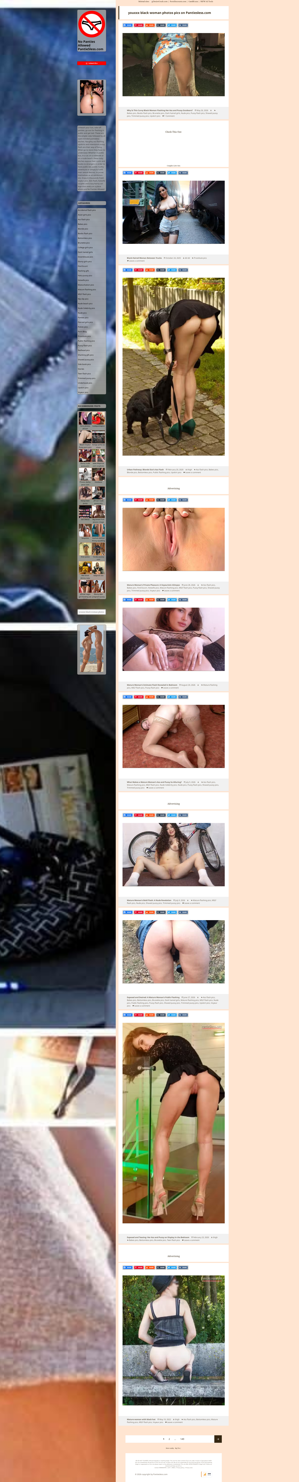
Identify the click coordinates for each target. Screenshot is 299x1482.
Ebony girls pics (85, 261)
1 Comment (169, 116)
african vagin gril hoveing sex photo (85, 596)
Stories (81, 369)
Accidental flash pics (87, 210)
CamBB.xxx (193, 1)
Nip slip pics (83, 299)
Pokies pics (83, 327)
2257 (169, 1467)
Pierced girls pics (85, 322)
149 (183, 1439)
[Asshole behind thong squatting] (98, 530)
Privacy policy (180, 1467)
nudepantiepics (98, 426)
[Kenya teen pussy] (85, 493)
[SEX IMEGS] (85, 511)
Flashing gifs (83, 271)
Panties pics (83, 317)
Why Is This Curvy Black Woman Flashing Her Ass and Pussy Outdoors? (160, 110)
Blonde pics (83, 228)
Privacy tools (189, 1467)
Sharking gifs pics (86, 355)
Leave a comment (137, 260)
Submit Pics (93, 63)
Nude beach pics (85, 303)
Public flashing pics (86, 341)
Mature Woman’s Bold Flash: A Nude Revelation (149, 900)
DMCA (173, 1467)
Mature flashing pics (87, 289)
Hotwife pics (83, 280)
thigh (189, 469)
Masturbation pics (86, 285)
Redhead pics (84, 350)
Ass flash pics (84, 219)
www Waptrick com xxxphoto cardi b (98, 465)
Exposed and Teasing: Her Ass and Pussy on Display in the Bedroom (158, 1237)
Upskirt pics (83, 387)
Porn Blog (82, 331)
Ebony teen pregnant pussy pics (98, 596)
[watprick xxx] (98, 567)
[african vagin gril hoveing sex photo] (85, 586)
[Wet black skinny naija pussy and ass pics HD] (85, 567)
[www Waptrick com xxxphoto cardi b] (98, 455)
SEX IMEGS (85, 519)
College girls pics (85, 247)
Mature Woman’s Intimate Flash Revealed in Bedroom (152, 685)
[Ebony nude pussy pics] (85, 455)
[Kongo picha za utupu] (98, 436)
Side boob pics (84, 364)
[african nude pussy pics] (98, 493)
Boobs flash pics (85, 233)
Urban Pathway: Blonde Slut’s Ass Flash (145, 469)
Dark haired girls (85, 252)
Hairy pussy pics (85, 275)
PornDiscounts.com (178, 1)
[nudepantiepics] (98, 418)
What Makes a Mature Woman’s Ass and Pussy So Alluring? (154, 782)
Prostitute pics (84, 336)
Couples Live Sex (173, 166)
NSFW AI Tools (207, 1)
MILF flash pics (84, 294)
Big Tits (177, 1448)
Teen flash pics (84, 373)
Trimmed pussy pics (86, 378)
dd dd (187, 258)
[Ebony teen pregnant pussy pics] (98, 586)
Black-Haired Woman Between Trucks (144, 258)
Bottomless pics (85, 238)
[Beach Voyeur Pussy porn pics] (85, 436)
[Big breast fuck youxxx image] (98, 511)
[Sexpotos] (85, 530)
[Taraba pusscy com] (98, 549)
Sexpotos (85, 538)
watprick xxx (98, 575)
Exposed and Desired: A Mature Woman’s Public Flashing (153, 997)
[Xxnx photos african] (85, 418)
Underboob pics (85, 383)
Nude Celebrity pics (86, 308)
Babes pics (82, 224)
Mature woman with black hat (141, 1419)
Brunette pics (84, 243)
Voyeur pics (83, 392)
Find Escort (83, 266)
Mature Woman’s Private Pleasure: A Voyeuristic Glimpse (153, 585)
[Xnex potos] (85, 549)
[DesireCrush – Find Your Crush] (91, 96)
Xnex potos (85, 557)
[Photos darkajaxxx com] (85, 474)
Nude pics (82, 313)
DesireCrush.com (160, 1)
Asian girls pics (84, 214)
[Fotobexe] (98, 474)
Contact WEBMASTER (160, 1467)
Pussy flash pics (85, 345)
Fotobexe (98, 482)
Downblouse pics (85, 257)
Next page (218, 1439)
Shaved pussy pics (86, 359)
